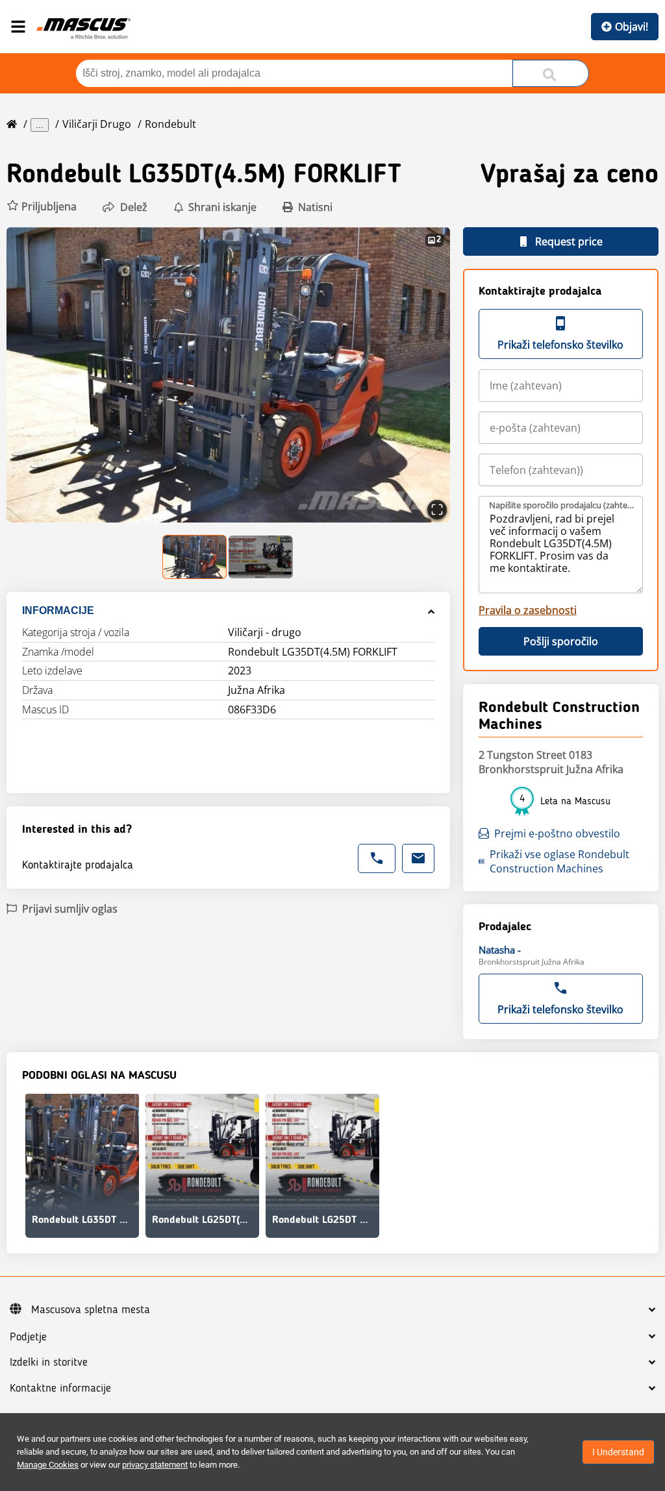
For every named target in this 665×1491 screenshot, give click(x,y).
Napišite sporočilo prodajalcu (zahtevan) (561, 505)
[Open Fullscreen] (437, 509)
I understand (618, 1452)
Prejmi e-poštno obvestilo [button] (557, 833)
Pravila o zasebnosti (528, 610)
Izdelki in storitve (49, 1362)
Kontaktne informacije (60, 1388)
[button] (41, 206)
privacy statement (155, 1465)
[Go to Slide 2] (261, 557)
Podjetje (28, 1337)
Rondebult (170, 124)
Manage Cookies (48, 1465)
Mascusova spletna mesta (90, 1310)
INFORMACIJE (58, 610)
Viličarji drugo (96, 124)
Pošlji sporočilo (560, 641)
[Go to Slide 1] (195, 557)
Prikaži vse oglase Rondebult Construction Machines (559, 861)
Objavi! (631, 26)
